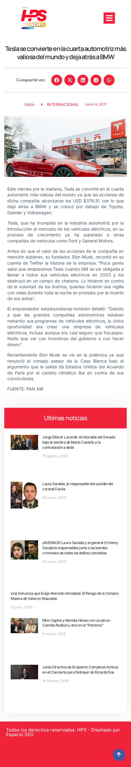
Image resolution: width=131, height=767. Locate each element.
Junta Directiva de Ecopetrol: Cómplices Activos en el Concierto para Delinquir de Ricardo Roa (80, 669)
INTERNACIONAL (63, 104)
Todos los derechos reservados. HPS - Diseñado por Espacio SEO (63, 732)
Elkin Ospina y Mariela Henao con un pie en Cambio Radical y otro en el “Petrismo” (76, 623)
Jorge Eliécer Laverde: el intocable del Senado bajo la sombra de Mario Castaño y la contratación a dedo (78, 442)
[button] (109, 18)
